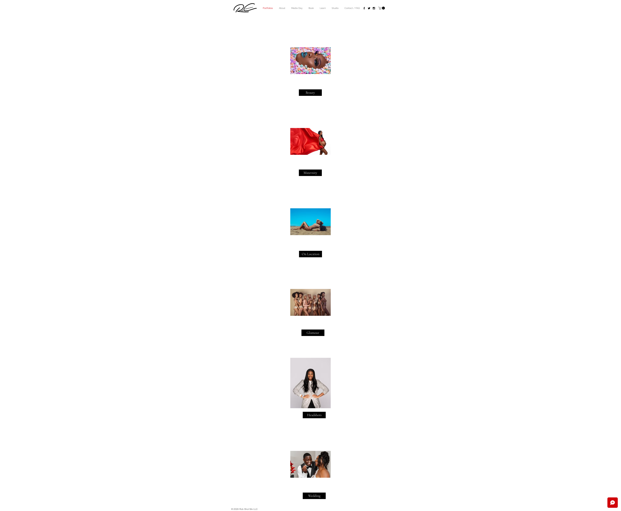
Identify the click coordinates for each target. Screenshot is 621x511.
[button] (311, 8)
